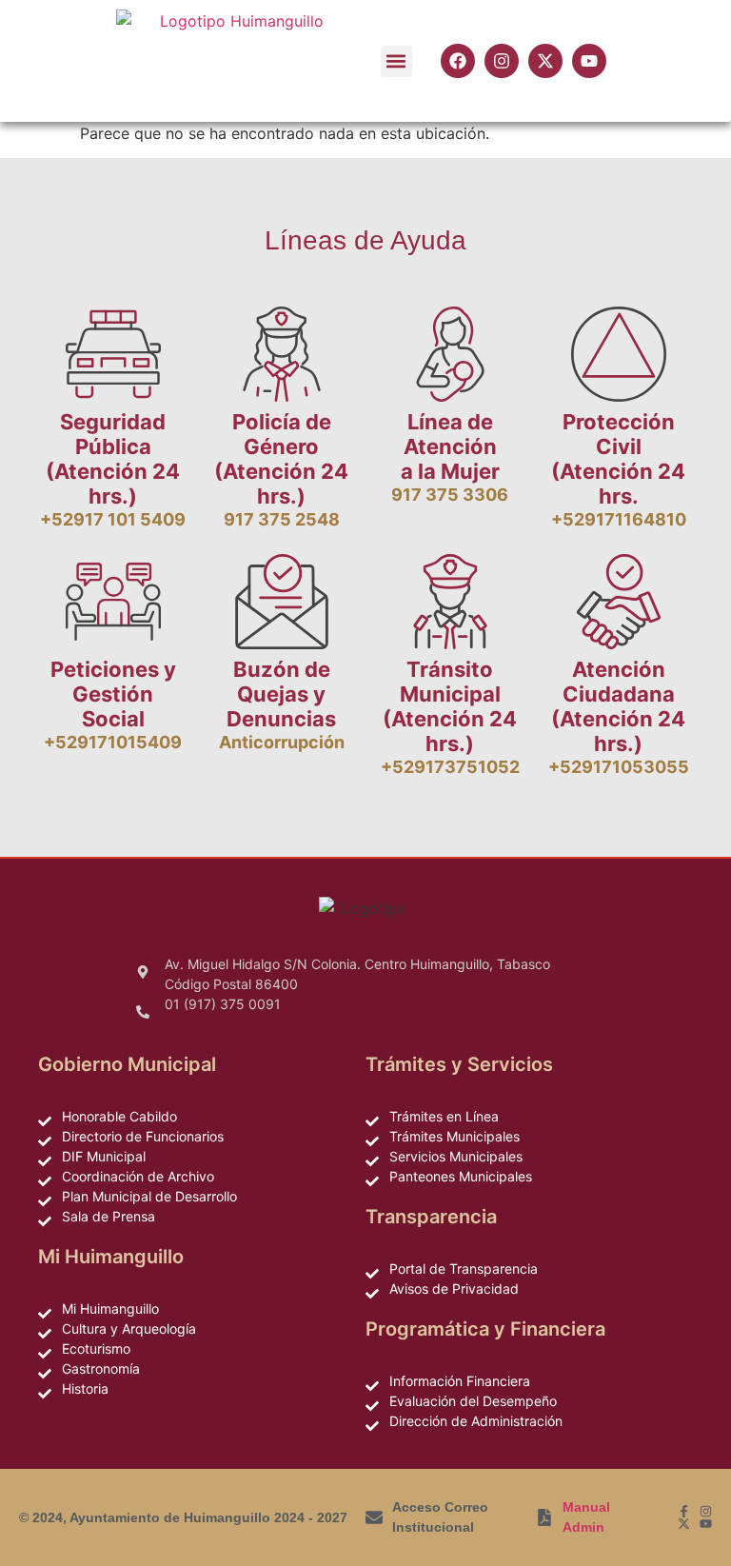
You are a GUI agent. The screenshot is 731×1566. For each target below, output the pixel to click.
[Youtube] (706, 1523)
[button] (396, 61)
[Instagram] (706, 1511)
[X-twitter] (684, 1523)
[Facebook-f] (684, 1511)
